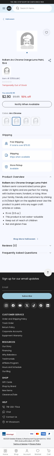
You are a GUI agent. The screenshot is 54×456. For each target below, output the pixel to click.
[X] (27, 305)
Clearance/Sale (9, 394)
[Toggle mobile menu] (4, 8)
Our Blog (6, 371)
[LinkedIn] (48, 305)
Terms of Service (20, 444)
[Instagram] (6, 305)
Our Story (6, 346)
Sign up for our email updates (20, 278)
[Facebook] (13, 305)
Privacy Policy (35, 444)
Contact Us (11, 417)
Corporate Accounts (12, 331)
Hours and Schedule (11, 367)
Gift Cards (7, 382)
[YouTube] (20, 305)
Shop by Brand (9, 386)
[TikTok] (34, 305)
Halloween (10, 19)
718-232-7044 (13, 407)
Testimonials (8, 358)
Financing (6, 350)
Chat (8, 412)
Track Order (8, 323)
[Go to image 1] (27, 52)
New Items (7, 390)
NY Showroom (13, 422)
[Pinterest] (41, 305)
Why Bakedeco (9, 354)
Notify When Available (27, 104)
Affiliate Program (10, 363)
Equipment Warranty (12, 335)
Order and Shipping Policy (14, 319)
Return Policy (8, 327)
